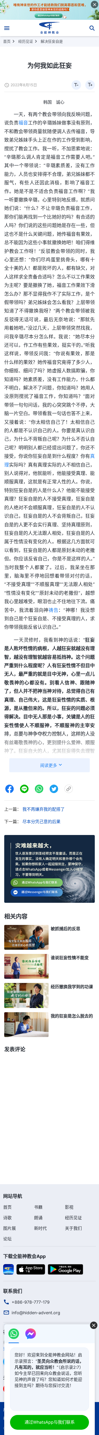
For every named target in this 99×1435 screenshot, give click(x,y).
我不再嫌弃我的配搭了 (43, 809)
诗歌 (7, 1217)
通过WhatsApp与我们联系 (50, 1422)
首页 (7, 41)
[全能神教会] (49, 28)
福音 (23, 123)
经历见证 (25, 41)
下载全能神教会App (24, 1256)
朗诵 (38, 1217)
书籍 (38, 1207)
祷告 (53, 610)
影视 (69, 1207)
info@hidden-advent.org (36, 1312)
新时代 (40, 1228)
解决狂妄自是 (52, 41)
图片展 (9, 1228)
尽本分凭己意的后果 (41, 821)
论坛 (7, 1238)
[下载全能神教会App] (8, 1268)
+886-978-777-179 (31, 1302)
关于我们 (73, 1228)
